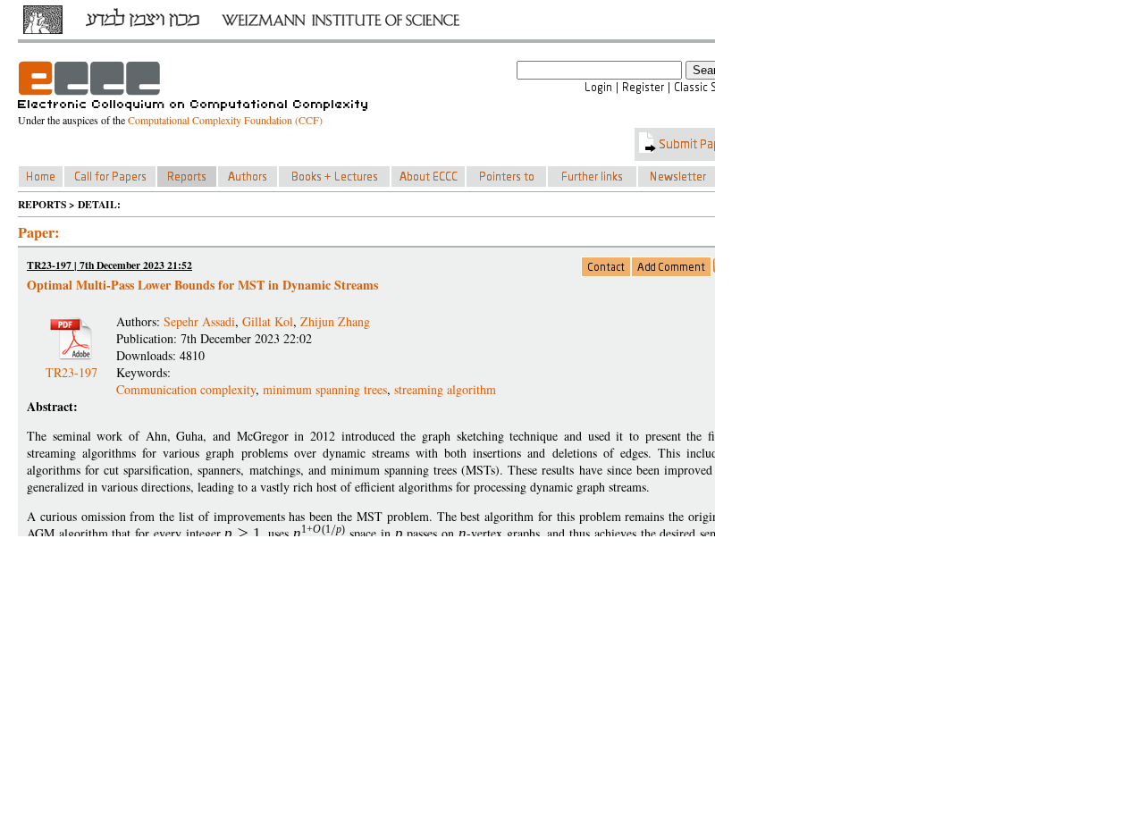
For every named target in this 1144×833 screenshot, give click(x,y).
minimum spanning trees (325, 389)
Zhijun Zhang (335, 321)
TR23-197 (71, 365)
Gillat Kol (267, 321)
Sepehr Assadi (199, 321)
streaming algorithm (445, 389)
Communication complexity (186, 389)
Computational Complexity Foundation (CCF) (225, 120)
